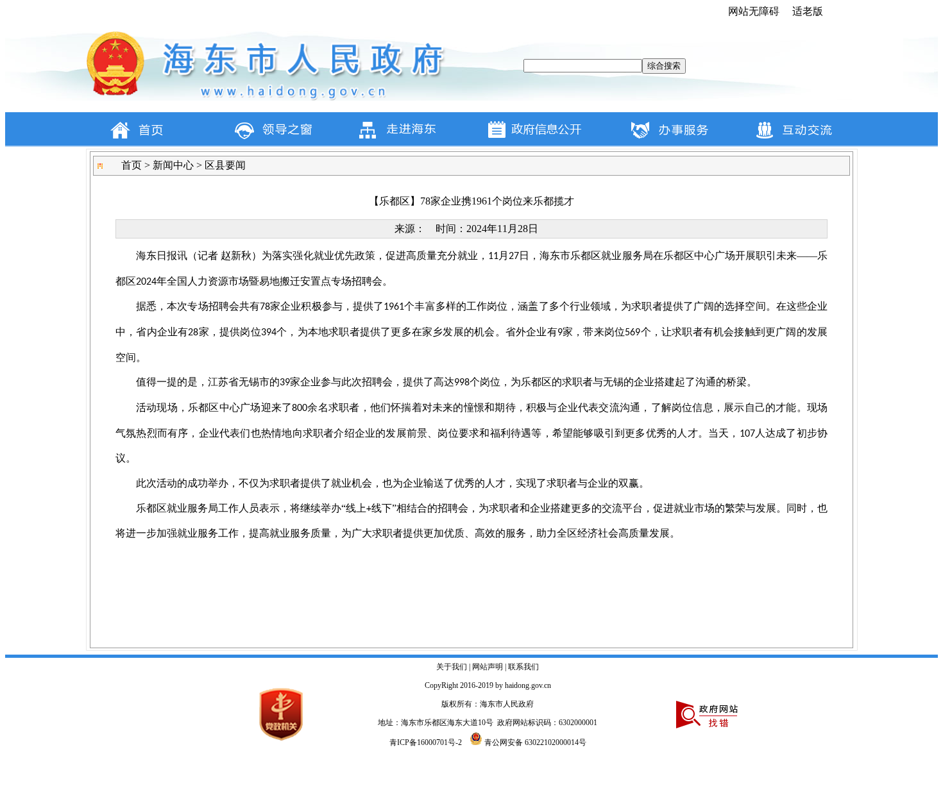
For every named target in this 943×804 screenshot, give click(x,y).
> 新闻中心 (168, 165)
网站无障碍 (753, 11)
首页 (131, 165)
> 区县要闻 (220, 165)
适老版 (807, 11)
